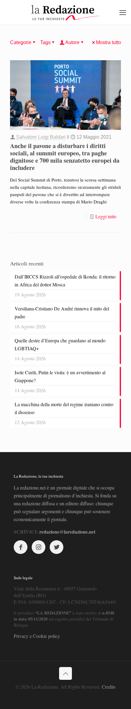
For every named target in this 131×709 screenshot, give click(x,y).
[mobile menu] (123, 12)
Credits (108, 686)
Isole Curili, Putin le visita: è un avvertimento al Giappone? (60, 376)
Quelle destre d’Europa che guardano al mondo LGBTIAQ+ (60, 344)
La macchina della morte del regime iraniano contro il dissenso (64, 408)
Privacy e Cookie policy (37, 636)
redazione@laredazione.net (67, 531)
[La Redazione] (65, 12)
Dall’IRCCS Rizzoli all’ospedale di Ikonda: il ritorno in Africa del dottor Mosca (65, 280)
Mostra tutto (108, 42)
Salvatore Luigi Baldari (41, 137)
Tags (45, 42)
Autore (72, 42)
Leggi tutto (105, 216)
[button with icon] (20, 547)
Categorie (20, 42)
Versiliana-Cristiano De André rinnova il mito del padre (62, 312)
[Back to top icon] (65, 673)
